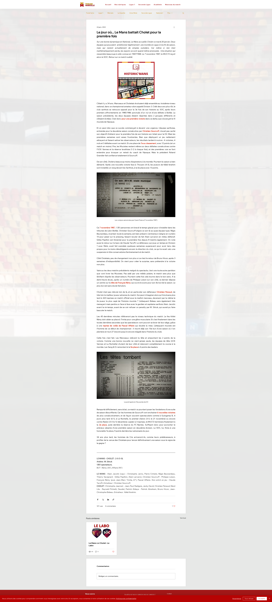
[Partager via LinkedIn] (108, 500)
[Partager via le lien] (113, 500)
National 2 (159, 13)
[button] (120, 5)
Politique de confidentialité (126, 599)
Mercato (110, 13)
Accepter (261, 599)
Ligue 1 (100, 13)
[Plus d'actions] (174, 27)
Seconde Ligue (146, 13)
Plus (168, 13)
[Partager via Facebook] (98, 500)
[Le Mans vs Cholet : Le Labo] (101, 530)
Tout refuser (249, 599)
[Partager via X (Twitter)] (103, 500)
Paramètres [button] (236, 599)
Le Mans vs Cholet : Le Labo (99, 544)
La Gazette (121, 13)
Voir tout (183, 518)
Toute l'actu (90, 13)
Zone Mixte (133, 13)
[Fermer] (269, 598)
